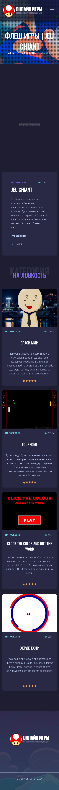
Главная (10, 53)
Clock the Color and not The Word (29, 546)
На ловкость (28, 53)
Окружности (29, 648)
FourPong (29, 444)
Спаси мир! (29, 342)
